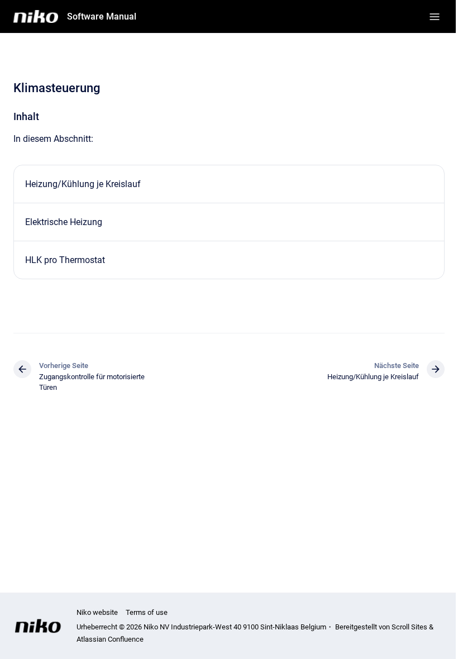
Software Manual (101, 16)
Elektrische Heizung (63, 222)
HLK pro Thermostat (65, 260)
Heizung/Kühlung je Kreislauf (83, 184)
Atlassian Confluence (110, 639)
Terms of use (147, 612)
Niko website (97, 612)
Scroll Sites (409, 627)
